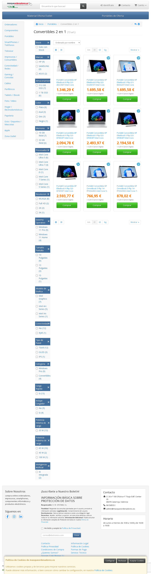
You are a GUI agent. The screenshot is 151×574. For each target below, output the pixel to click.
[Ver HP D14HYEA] (127, 172)
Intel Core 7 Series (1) (44, 178)
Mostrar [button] (134, 50)
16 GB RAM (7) (42, 134)
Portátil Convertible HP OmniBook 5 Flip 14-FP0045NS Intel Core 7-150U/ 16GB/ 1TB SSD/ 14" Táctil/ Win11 (127, 191)
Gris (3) (42, 116)
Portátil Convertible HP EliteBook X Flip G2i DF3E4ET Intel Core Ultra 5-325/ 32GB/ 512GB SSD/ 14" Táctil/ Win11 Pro (127, 139)
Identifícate (108, 5)
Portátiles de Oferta (113, 15)
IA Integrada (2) (43, 474)
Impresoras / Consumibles (11, 58)
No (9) (42, 408)
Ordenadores (11, 24)
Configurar (110, 560)
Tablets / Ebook (12, 95)
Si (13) (42, 393)
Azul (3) (42, 112)
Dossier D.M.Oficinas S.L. (53, 555)
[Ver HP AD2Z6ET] (67, 66)
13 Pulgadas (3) (43, 268)
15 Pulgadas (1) (43, 278)
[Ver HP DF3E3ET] (97, 119)
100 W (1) (43, 457)
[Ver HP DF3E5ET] (67, 172)
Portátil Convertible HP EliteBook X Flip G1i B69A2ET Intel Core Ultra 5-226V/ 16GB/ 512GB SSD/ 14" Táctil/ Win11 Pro (127, 86)
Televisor (9, 51)
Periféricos (10, 89)
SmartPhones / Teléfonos (12, 43)
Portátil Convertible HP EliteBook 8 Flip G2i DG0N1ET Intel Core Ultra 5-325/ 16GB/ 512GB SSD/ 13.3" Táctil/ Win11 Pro (97, 86)
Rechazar (122, 560)
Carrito (141, 5)
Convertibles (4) (44, 377)
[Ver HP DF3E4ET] (127, 119)
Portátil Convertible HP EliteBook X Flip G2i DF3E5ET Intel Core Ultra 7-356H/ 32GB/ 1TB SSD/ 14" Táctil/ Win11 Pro (66, 192)
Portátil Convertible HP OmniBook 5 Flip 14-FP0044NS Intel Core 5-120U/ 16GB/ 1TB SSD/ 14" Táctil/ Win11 (97, 191)
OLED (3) (43, 352)
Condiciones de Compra (52, 549)
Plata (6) (43, 107)
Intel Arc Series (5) (43, 307)
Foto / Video (10, 101)
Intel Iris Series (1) (43, 315)
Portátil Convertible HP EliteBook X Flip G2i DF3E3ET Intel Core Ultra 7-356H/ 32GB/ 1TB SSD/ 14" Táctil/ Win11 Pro (97, 139)
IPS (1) (42, 356)
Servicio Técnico (78, 552)
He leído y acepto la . (62, 528)
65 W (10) (43, 448)
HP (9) (42, 61)
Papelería (9, 115)
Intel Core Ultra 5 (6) (43, 156)
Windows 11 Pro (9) (43, 228)
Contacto (125, 5)
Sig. (105, 50)
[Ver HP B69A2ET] (127, 66)
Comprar (67, 99)
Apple (7, 130)
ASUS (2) (43, 73)
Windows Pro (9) (43, 370)
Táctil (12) (43, 347)
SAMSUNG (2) (44, 67)
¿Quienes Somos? (49, 552)
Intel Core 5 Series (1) (44, 185)
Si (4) (41, 412)
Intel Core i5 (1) (43, 171)
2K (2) (41, 208)
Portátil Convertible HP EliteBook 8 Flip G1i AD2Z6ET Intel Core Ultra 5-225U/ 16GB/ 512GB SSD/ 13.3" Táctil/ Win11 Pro (66, 86)
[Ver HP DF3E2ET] (67, 119)
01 (95, 50)
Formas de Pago (79, 549)
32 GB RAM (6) (42, 141)
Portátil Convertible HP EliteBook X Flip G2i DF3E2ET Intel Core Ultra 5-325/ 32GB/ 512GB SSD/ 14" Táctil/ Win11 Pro (66, 139)
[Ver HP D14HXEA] (97, 172)
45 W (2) (43, 452)
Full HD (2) (44, 203)
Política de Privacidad (71, 528)
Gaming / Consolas (9, 76)
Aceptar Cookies (137, 560)
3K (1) (41, 212)
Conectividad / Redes (11, 67)
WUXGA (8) (44, 198)
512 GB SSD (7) (42, 87)
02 (100, 50)
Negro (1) (43, 121)
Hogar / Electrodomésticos (13, 108)
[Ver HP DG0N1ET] (97, 66)
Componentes (11, 30)
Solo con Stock (43, 48)
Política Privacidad (49, 546)
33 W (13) (43, 430)
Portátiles (9, 36)
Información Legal (79, 543)
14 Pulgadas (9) (43, 257)
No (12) (42, 328)
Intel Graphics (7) (43, 298)
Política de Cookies (103, 570)
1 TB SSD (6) (43, 94)
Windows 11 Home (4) (43, 237)
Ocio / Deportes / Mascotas (13, 123)
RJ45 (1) (42, 332)
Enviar (76, 535)
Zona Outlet (10, 136)
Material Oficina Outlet (39, 15)
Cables (8, 83)
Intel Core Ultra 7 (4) (43, 163)
